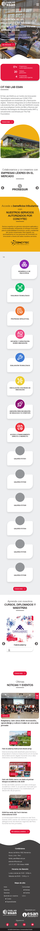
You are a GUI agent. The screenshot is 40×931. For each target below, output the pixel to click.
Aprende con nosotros (11, 896)
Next (36, 185)
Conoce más (6, 122)
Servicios (7, 893)
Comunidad (26, 887)
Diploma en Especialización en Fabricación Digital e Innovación (21, 648)
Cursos (9, 899)
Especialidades (11, 902)
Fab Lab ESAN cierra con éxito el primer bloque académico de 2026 (18, 780)
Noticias (27, 890)
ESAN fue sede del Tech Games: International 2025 (14, 813)
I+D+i (24, 896)
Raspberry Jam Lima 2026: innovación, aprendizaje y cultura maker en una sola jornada (19, 723)
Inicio (5, 887)
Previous (2, 185)
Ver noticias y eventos (18, 832)
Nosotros (6, 890)
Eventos (27, 893)
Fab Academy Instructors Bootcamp (17, 749)
